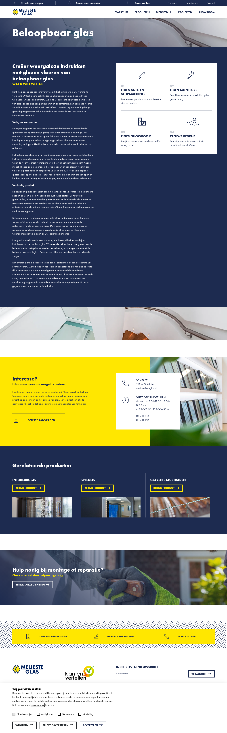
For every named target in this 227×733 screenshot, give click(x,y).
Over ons (172, 3)
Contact (211, 3)
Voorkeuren (68, 714)
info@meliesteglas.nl (146, 388)
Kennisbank (192, 3)
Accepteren (90, 725)
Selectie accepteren (56, 725)
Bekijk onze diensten (30, 584)
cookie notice (37, 705)
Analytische (47, 714)
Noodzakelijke (24, 714)
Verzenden (198, 673)
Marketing (88, 714)
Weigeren (21, 725)
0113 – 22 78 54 (145, 384)
